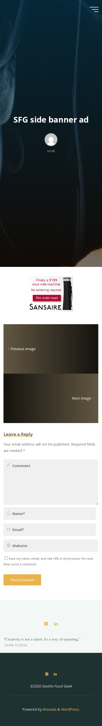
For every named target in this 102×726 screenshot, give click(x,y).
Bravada (49, 709)
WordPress (70, 709)
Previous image (23, 349)
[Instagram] (46, 623)
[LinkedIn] (55, 623)
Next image (81, 398)
